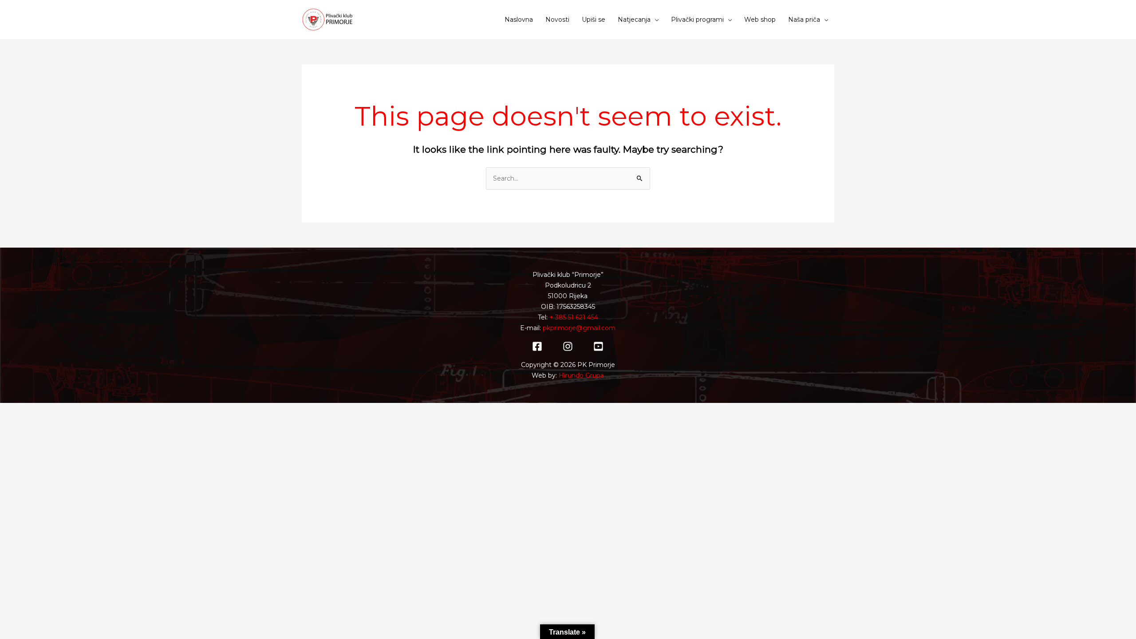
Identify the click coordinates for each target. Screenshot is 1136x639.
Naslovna (519, 20)
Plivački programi (697, 20)
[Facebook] (537, 346)
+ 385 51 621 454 (573, 317)
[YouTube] (598, 346)
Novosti (557, 20)
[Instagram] (567, 346)
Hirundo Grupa (581, 375)
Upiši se (593, 20)
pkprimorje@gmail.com (579, 328)
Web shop (760, 20)
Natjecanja (634, 20)
